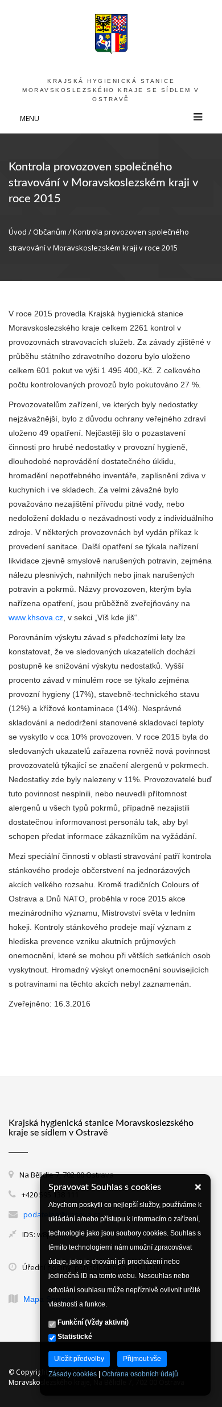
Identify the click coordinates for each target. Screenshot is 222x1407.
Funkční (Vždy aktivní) (92, 1322)
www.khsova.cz (36, 617)
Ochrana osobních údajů (140, 1374)
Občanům (50, 232)
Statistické (74, 1337)
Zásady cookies (72, 1374)
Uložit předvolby (79, 1359)
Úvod (18, 232)
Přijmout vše (142, 1359)
